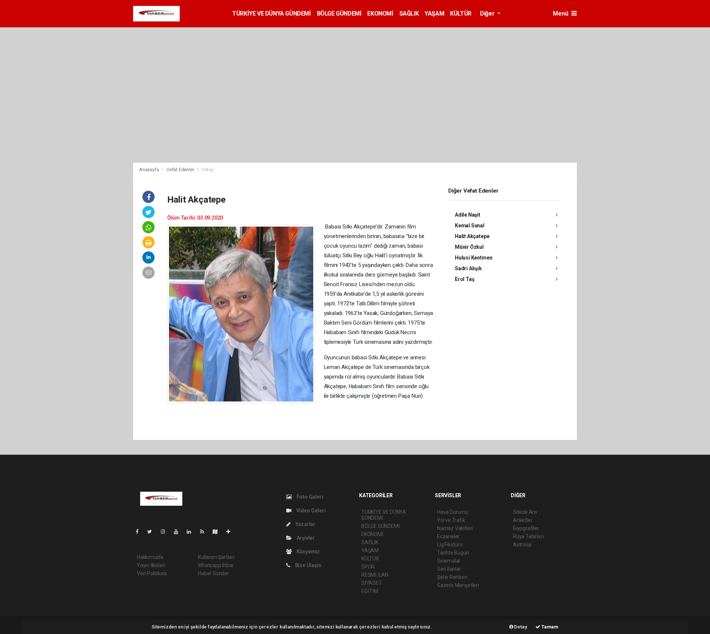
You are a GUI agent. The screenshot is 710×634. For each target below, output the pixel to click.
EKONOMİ (380, 13)
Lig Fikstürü (450, 544)
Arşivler (305, 538)
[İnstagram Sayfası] (166, 532)
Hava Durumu (452, 512)
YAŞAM (434, 13)
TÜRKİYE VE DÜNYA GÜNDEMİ (271, 13)
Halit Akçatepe (472, 236)
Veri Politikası (152, 573)
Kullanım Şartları (216, 557)
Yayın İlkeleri (151, 565)
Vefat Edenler (180, 169)
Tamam (549, 627)
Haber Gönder (213, 573)
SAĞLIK (409, 13)
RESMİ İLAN (374, 575)
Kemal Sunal (469, 225)
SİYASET (371, 583)
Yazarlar (304, 524)
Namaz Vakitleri (455, 528)
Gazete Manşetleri (458, 585)
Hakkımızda (150, 557)
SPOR (368, 567)
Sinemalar (448, 561)
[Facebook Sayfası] (140, 532)
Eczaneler (448, 536)
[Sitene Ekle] (231, 532)
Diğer (488, 13)
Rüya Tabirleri (528, 536)
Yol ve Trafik (451, 520)
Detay (520, 627)
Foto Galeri (309, 497)
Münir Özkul (469, 247)
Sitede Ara (525, 512)
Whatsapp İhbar (216, 565)
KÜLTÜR (460, 13)
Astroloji (522, 544)
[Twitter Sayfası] (152, 532)
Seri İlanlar (449, 569)
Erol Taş (464, 279)
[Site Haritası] (218, 532)
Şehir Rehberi (452, 577)
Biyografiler (526, 528)
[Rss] (205, 532)
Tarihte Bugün (453, 553)
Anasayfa (149, 169)
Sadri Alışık (468, 268)
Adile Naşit (467, 215)
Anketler (522, 520)
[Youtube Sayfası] (179, 532)
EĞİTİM (369, 591)
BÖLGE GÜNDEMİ (339, 13)
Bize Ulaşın (307, 565)
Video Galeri (310, 510)
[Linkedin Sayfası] (192, 532)
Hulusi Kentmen (473, 258)
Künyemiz (307, 552)
